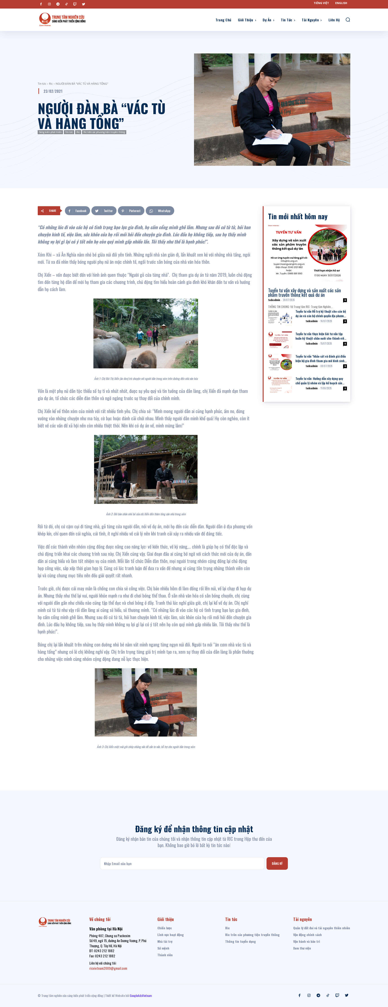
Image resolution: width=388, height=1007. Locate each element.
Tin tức (42, 84)
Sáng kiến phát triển (50, 132)
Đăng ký (277, 863)
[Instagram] (49, 4)
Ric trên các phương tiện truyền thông (104, 132)
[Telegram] (58, 4)
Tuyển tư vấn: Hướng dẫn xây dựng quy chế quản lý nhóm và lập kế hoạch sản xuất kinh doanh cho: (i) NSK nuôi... (319, 383)
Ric (51, 84)
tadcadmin (274, 300)
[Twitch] (75, 4)
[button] (347, 19)
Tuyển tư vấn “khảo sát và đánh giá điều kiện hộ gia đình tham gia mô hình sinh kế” (320, 360)
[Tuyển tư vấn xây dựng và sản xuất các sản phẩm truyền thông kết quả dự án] (307, 253)
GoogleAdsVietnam (141, 995)
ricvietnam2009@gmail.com (108, 968)
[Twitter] (83, 4)
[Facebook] (41, 4)
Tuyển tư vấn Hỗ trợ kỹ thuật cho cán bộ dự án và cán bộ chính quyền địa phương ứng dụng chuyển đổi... (320, 316)
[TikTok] (66, 4)
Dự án (299, 321)
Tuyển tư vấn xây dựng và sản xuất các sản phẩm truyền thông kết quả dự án (304, 292)
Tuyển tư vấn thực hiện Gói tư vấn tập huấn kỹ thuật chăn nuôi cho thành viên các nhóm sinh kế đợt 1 (320, 338)
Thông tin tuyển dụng (280, 286)
